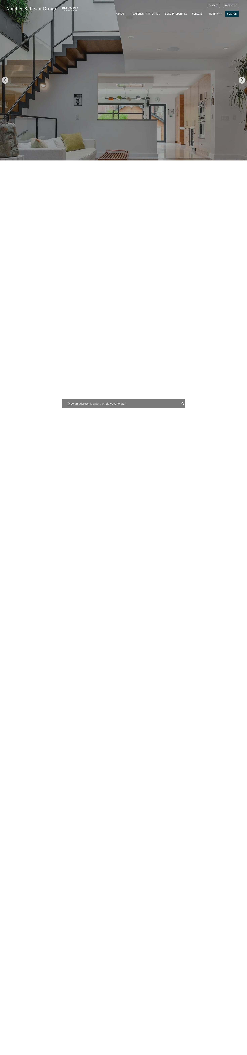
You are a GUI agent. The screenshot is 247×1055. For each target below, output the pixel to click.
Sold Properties (176, 13)
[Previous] (5, 80)
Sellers (197, 13)
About (120, 13)
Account (230, 5)
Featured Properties (146, 13)
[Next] (242, 80)
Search (232, 13)
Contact (213, 5)
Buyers (214, 13)
